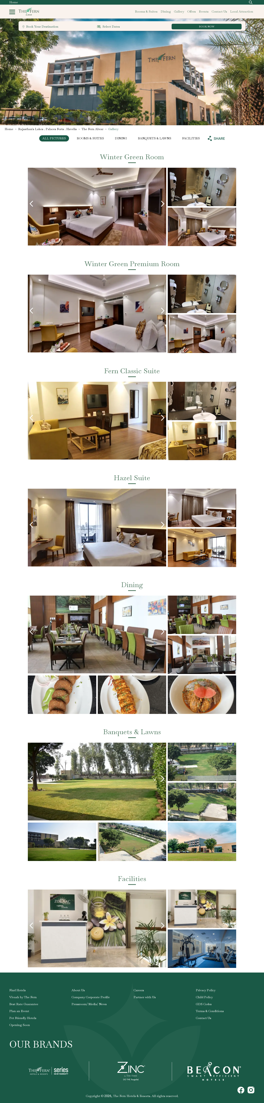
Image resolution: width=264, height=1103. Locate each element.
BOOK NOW (206, 26)
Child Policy (204, 997)
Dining (121, 138)
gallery (179, 11)
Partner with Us (145, 997)
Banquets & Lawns (154, 138)
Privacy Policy (205, 990)
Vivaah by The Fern (23, 997)
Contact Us (203, 1018)
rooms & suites (146, 11)
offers (191, 11)
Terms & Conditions (210, 1011)
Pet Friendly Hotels (22, 1018)
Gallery (113, 129)
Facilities (191, 138)
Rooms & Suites (90, 138)
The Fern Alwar (92, 129)
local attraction (241, 11)
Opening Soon (19, 1025)
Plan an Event (19, 1011)
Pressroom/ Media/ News (89, 1004)
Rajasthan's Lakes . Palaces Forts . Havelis (47, 129)
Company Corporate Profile (91, 997)
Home (13, 2)
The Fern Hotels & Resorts (131, 1096)
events (204, 11)
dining (166, 11)
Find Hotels (17, 990)
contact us (219, 11)
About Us (78, 990)
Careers (139, 990)
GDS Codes (204, 1004)
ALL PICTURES (54, 138)
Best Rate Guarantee (23, 1004)
